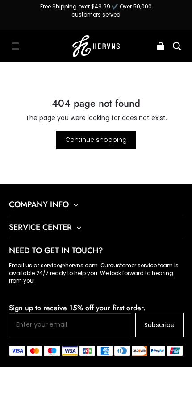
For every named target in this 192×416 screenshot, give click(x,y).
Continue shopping (96, 139)
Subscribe (159, 324)
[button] (15, 46)
